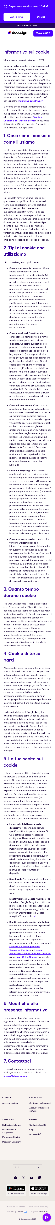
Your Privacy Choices (15, 1212)
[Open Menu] (4, 33)
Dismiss (41, 16)
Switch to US (16, 16)
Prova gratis (43, 33)
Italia (17, 1167)
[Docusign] (18, 33)
